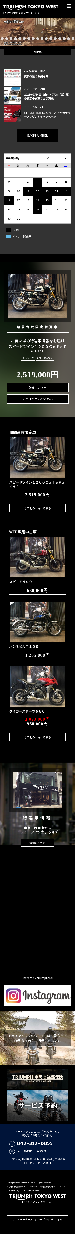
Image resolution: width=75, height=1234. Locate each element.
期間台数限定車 (45, 358)
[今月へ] (57, 158)
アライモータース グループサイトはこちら (37, 1219)
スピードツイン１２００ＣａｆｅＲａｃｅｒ (37, 484)
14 (59, 38)
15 (64, 38)
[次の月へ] (66, 158)
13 (55, 38)
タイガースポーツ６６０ (27, 711)
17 (73, 38)
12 (50, 38)
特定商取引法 (12, 1190)
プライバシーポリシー (29, 1190)
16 (68, 38)
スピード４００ (20, 581)
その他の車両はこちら (37, 399)
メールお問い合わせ (31, 1150)
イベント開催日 (21, 236)
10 (42, 38)
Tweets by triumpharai (37, 978)
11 (46, 38)
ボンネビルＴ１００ (24, 646)
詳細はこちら (37, 387)
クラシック (28, 358)
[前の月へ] (47, 158)
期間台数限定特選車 (37, 327)
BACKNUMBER (37, 135)
